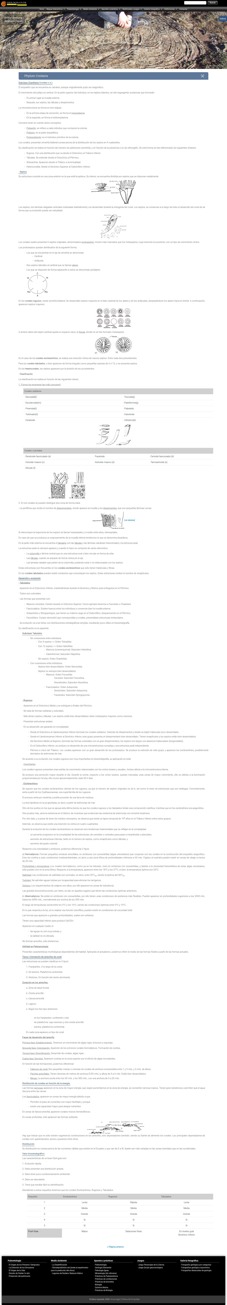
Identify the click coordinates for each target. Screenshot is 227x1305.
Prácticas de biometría (104, 1282)
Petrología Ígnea (102, 1270)
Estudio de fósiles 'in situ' (19, 1273)
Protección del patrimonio (19, 1276)
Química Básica (101, 1287)
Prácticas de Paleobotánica (106, 1276)
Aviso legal (115, 1299)
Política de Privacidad (130, 1299)
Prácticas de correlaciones (106, 1279)
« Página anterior (115, 1246)
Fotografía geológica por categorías (196, 1265)
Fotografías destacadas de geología (196, 1270)
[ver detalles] (129, 520)
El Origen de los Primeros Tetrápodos (24, 1265)
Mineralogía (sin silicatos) (106, 1273)
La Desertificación (59, 1265)
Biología (98, 1284)
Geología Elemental (103, 1267)
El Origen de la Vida (17, 1270)
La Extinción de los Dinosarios (21, 1267)
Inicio (42, 9)
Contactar (183, 9)
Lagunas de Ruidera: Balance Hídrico (67, 1273)
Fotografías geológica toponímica (195, 1267)
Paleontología (101, 1265)
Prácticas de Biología (104, 1290)
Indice (223, 18)
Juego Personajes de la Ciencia (151, 1265)
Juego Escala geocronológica (150, 1267)
